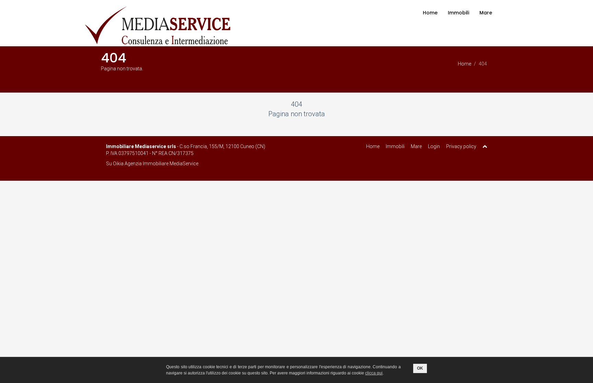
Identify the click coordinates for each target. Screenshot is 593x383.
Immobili (458, 12)
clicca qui (374, 373)
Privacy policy (461, 146)
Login (434, 146)
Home (430, 12)
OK (420, 368)
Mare (485, 12)
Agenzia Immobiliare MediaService (161, 163)
